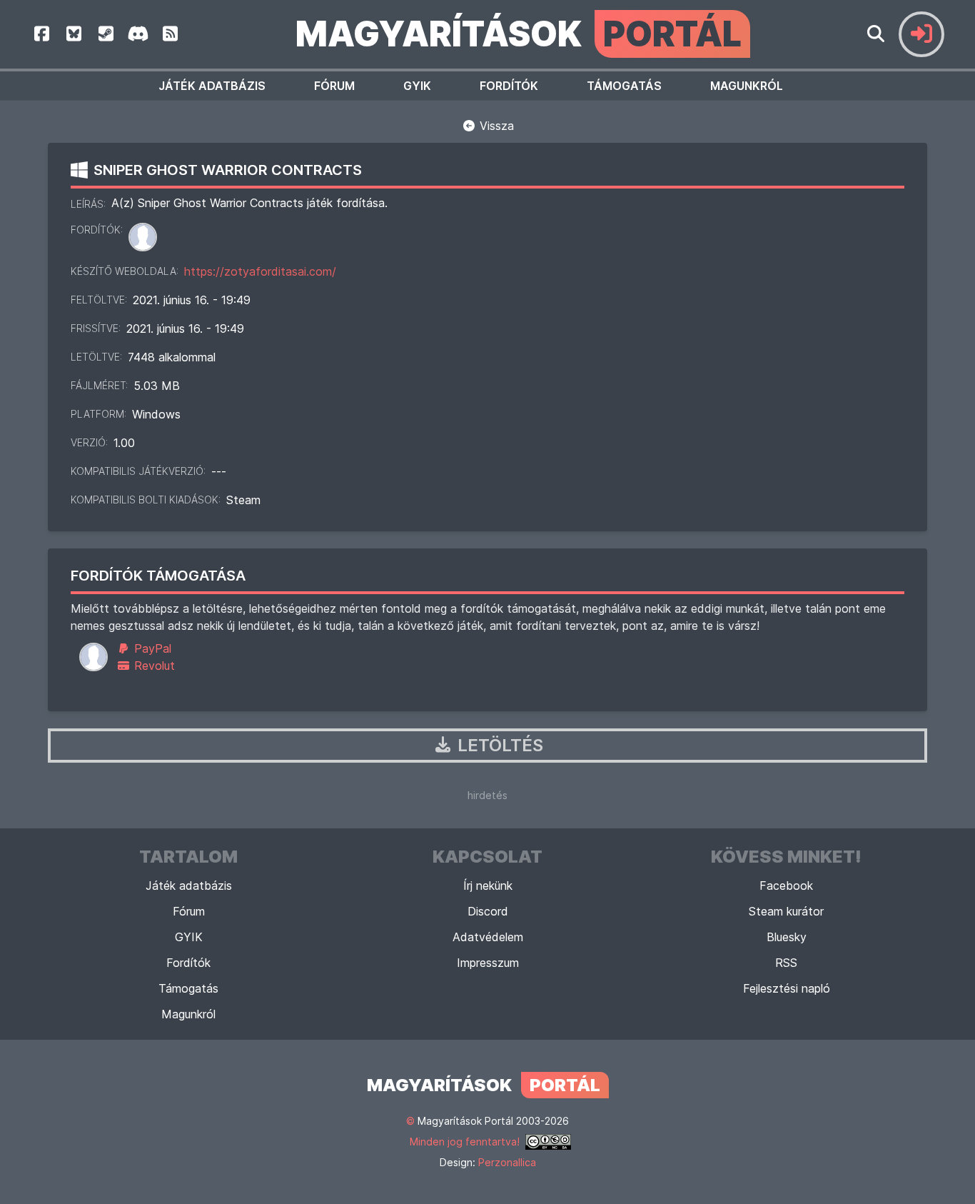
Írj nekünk (487, 885)
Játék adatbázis (212, 86)
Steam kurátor (786, 911)
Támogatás (624, 86)
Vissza (495, 126)
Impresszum (488, 962)
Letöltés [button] (498, 745)
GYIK (417, 86)
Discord (488, 911)
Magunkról (746, 86)
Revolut (153, 665)
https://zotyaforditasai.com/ (260, 271)
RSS (786, 962)
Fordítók (509, 86)
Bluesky (787, 937)
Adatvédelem (488, 937)
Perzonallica (507, 1162)
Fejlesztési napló (786, 988)
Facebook (786, 885)
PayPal (151, 648)
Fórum (334, 86)
